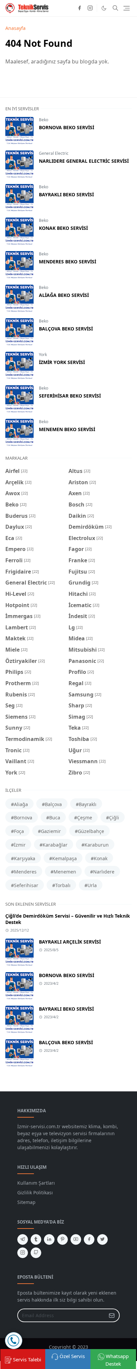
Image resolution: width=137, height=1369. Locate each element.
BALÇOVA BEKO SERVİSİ (66, 328)
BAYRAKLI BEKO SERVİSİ (66, 194)
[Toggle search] (115, 8)
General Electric (53, 153)
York (43, 354)
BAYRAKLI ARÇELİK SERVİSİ (70, 942)
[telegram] (22, 1239)
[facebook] (79, 8)
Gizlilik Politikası (35, 1192)
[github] (36, 1252)
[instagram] (90, 8)
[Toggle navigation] (126, 8)
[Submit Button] (111, 1315)
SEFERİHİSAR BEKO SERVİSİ (70, 396)
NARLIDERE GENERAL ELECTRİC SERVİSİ (84, 161)
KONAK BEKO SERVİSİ (63, 228)
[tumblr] (36, 1239)
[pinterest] (62, 1239)
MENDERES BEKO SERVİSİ (67, 261)
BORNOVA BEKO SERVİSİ (66, 127)
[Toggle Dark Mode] (103, 8)
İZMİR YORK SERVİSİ (62, 362)
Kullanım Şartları (36, 1183)
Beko (43, 120)
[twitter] (102, 1239)
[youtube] (75, 1239)
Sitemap (26, 1202)
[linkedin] (49, 1239)
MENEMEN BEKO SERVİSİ (67, 429)
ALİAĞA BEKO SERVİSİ (64, 295)
